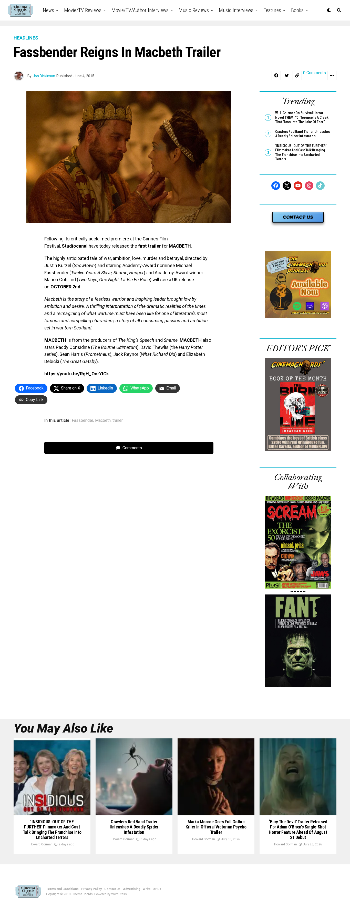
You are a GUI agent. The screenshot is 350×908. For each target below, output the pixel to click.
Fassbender (82, 420)
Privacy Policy (91, 889)
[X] (287, 185)
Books (297, 10)
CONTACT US (298, 217)
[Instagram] (309, 185)
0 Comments (314, 73)
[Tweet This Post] (286, 75)
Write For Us (152, 889)
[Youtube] (298, 185)
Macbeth (103, 420)
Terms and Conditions (62, 889)
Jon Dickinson (44, 76)
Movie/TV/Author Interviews (140, 10)
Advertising (131, 889)
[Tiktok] (320, 185)
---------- (298, 591)
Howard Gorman (41, 844)
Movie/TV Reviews (82, 10)
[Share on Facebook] (276, 75)
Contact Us (112, 889)
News (48, 10)
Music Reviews (194, 10)
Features (272, 10)
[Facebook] (275, 185)
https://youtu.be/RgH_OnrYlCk (76, 373)
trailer (117, 420)
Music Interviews (236, 10)
